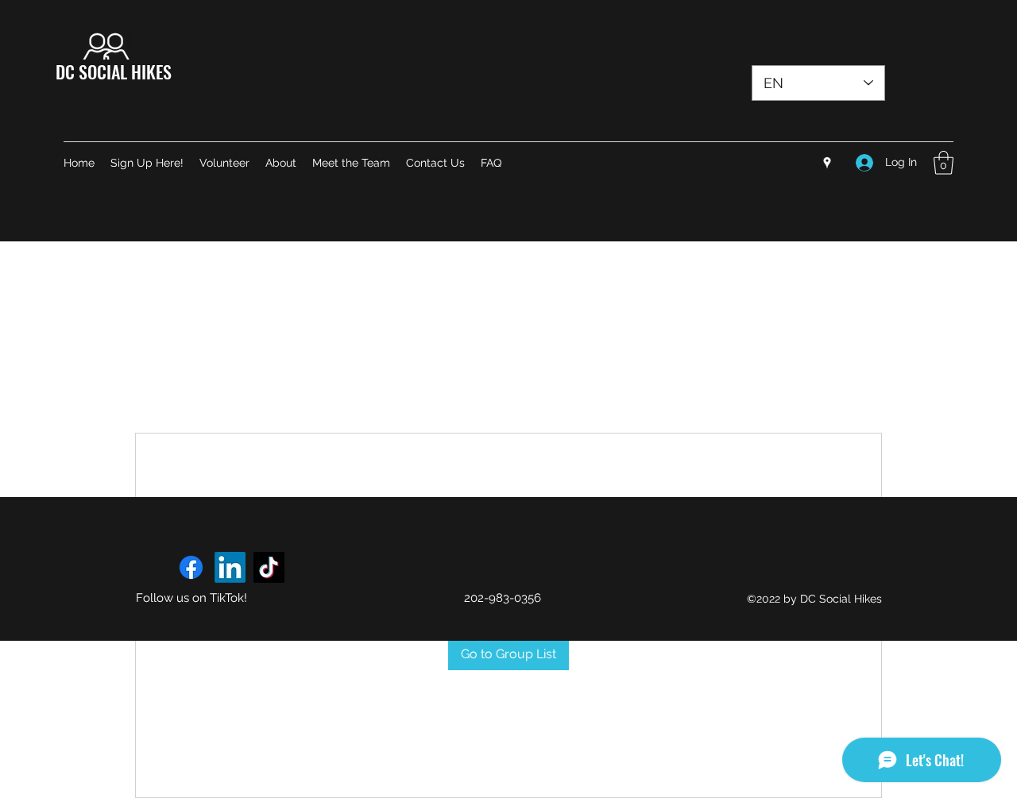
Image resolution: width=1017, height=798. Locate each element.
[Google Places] (827, 163)
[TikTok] (268, 567)
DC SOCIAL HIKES (114, 71)
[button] (943, 163)
